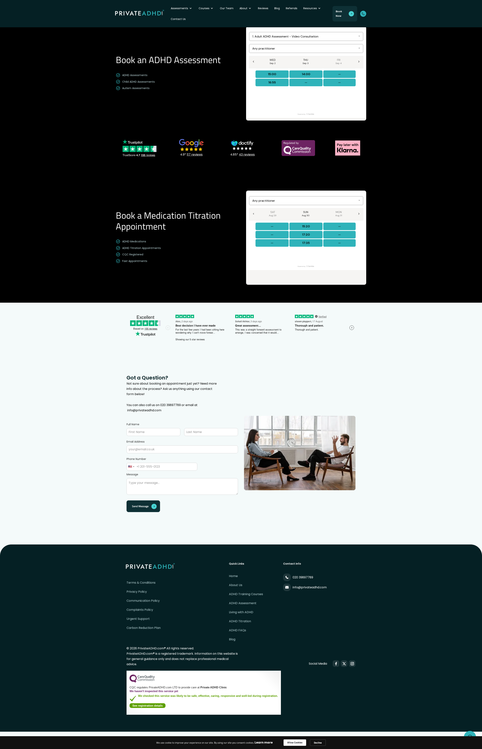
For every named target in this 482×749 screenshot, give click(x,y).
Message (132, 474)
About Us (235, 585)
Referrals (291, 8)
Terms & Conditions (141, 582)
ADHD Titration (240, 621)
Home (233, 576)
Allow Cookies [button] (294, 742)
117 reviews (195, 154)
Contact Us (178, 19)
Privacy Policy (137, 591)
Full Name (133, 424)
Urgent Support (138, 619)
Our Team (226, 8)
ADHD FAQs (237, 630)
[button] (182, 8)
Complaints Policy (140, 610)
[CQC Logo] (142, 681)
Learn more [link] (264, 742)
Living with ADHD (241, 612)
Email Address (136, 442)
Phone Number (136, 459)
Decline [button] (318, 742)
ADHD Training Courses (246, 594)
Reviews (263, 8)
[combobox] (131, 466)
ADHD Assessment (242, 603)
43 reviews (247, 154)
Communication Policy (143, 601)
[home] (142, 13)
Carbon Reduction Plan (144, 628)
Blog (277, 8)
